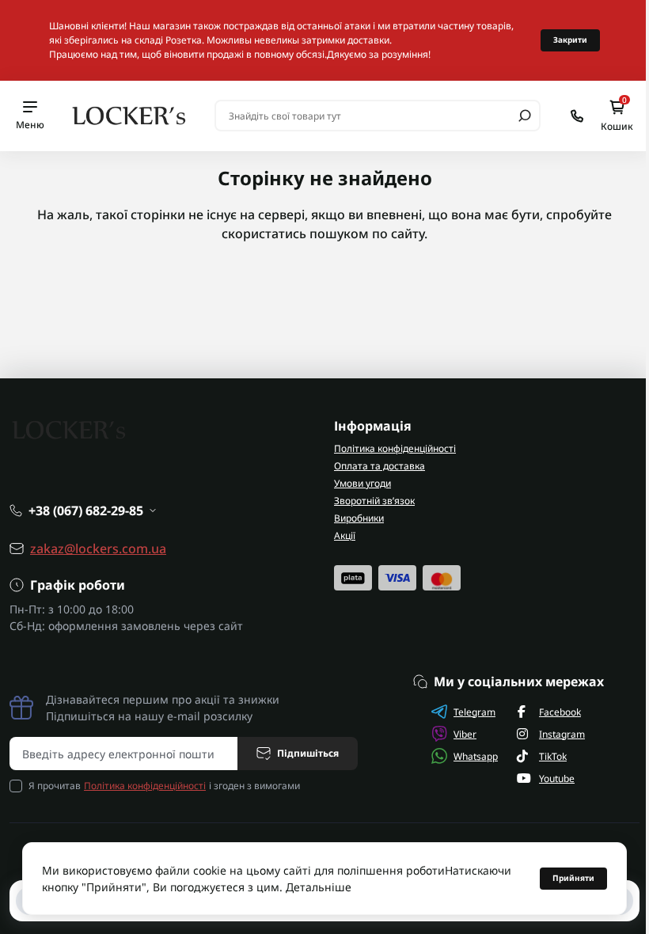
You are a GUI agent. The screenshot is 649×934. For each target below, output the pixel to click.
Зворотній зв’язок (374, 500)
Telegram (474, 712)
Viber (465, 734)
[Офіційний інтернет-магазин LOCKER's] (129, 114)
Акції (344, 535)
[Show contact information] (577, 115)
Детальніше (318, 886)
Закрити (570, 39)
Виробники (359, 518)
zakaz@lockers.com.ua (98, 548)
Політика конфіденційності (395, 448)
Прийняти (573, 877)
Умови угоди (362, 483)
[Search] (524, 115)
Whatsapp (476, 756)
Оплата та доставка (379, 466)
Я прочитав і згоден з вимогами (164, 785)
